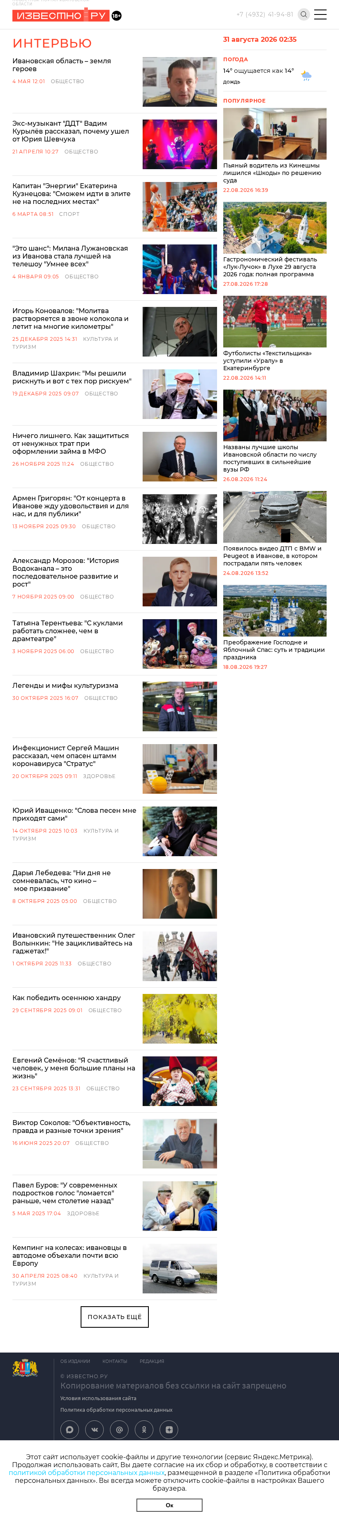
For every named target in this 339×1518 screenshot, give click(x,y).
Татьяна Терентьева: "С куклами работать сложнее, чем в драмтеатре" (67, 631)
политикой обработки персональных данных (87, 1473)
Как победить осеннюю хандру (66, 998)
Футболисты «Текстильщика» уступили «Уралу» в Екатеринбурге (267, 361)
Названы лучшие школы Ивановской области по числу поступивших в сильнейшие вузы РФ (270, 458)
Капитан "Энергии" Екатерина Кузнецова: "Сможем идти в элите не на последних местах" (71, 194)
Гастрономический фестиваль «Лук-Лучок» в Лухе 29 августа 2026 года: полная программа (270, 267)
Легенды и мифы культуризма (65, 686)
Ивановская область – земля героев (61, 65)
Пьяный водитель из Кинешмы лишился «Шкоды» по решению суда (272, 173)
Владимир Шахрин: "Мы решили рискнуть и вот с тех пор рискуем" (71, 377)
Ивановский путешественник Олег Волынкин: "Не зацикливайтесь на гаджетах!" (73, 943)
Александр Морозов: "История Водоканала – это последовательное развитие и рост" (65, 572)
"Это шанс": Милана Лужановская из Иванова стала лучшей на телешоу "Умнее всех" (70, 256)
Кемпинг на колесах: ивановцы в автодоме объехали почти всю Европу (69, 1255)
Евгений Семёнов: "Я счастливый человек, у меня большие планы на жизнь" (73, 1068)
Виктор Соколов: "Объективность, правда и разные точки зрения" (71, 1127)
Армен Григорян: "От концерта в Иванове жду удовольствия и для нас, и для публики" (70, 506)
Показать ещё (115, 1317)
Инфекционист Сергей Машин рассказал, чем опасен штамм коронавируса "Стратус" (65, 756)
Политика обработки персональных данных (116, 1409)
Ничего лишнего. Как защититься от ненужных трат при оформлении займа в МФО (70, 443)
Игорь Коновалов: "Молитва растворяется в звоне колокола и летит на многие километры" (70, 318)
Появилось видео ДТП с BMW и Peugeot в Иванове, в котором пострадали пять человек (272, 556)
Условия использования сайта (98, 1398)
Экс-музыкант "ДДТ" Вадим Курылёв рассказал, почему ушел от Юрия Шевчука (70, 131)
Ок (169, 1505)
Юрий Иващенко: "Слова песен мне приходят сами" (74, 814)
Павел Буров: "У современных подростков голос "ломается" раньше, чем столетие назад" (64, 1193)
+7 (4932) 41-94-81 (265, 14)
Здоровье (99, 776)
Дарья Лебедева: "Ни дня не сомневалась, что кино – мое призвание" (61, 881)
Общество (67, 81)
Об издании (75, 1361)
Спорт (69, 214)
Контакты (115, 1361)
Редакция (152, 1361)
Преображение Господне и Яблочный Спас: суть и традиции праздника (274, 650)
